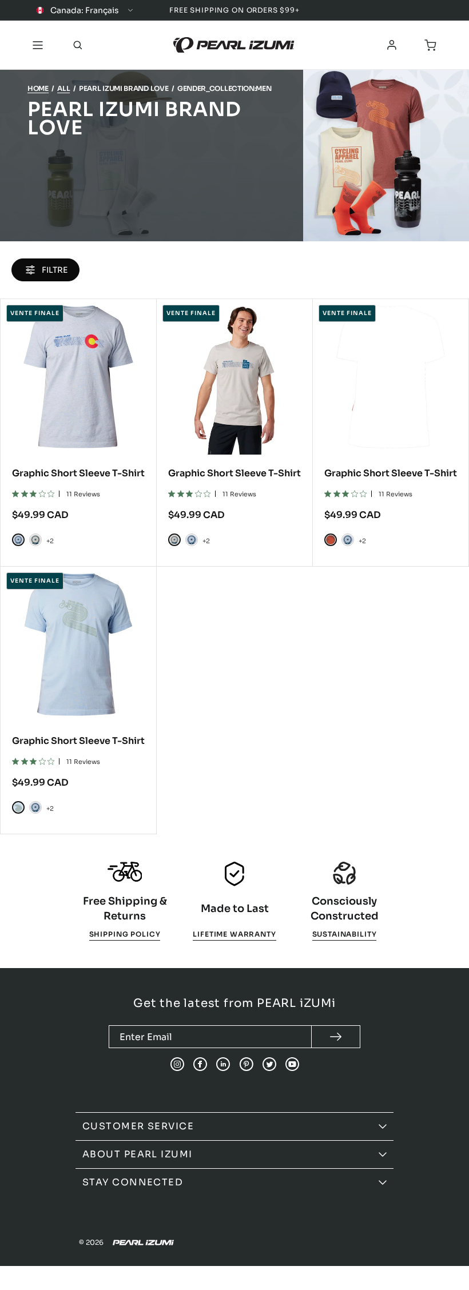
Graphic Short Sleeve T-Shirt (78, 473)
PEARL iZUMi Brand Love (123, 88)
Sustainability (344, 934)
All (63, 88)
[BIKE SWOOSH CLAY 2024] (330, 539)
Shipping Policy (125, 934)
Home (38, 88)
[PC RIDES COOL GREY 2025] (35, 539)
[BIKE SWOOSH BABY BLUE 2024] (18, 807)
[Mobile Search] (78, 45)
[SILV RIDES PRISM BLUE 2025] (18, 539)
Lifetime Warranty (234, 934)
